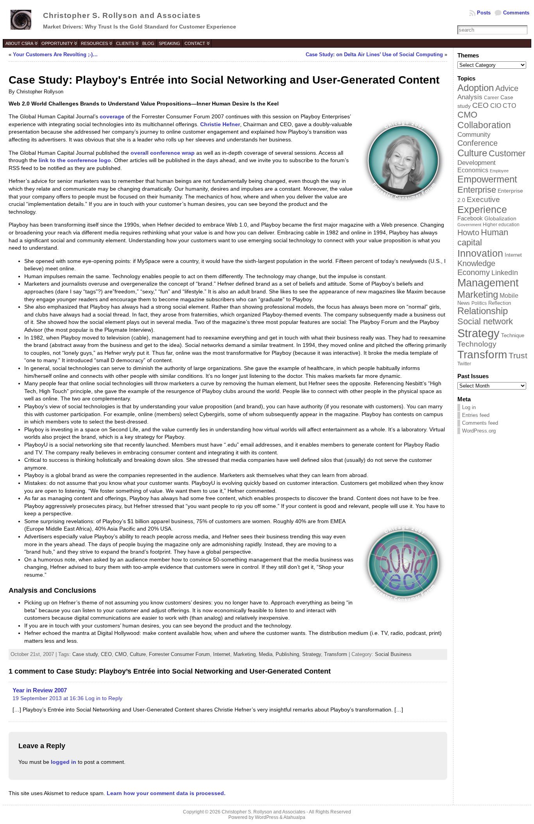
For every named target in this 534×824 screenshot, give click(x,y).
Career (491, 97)
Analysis (469, 97)
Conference (477, 143)
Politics (479, 303)
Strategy (311, 654)
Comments (516, 13)
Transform (335, 654)
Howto (468, 232)
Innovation (480, 253)
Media (265, 654)
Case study (85, 654)
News (463, 303)
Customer (507, 153)
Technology (476, 344)
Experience (482, 209)
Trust (518, 355)
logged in (63, 762)
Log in (469, 407)
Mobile (509, 295)
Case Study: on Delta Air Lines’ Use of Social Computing (374, 54)
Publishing (287, 654)
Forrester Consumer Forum (179, 654)
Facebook (470, 218)
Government (469, 224)
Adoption (475, 87)
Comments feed (480, 423)
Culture (138, 654)
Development (476, 162)
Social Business (393, 654)
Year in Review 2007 (40, 690)
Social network (485, 321)
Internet (221, 654)
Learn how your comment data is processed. (166, 793)
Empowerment (487, 179)
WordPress (266, 817)
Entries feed (475, 415)
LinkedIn (504, 273)
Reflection (499, 303)
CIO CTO (503, 105)
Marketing (244, 654)
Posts (484, 13)
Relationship (482, 311)
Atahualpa (294, 817)
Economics (472, 170)
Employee (499, 170)
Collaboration (484, 125)
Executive (483, 199)
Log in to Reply (103, 698)
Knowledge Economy (476, 268)
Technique (512, 335)
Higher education (501, 224)
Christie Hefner (220, 124)
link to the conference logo (75, 160)
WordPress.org (479, 431)
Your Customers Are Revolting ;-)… (55, 54)
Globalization (500, 218)
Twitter (464, 363)
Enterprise (476, 190)
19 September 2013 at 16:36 (48, 698)
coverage (112, 116)
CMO (121, 654)
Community (474, 134)
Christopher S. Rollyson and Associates (122, 15)
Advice (506, 88)
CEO (106, 654)
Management (488, 283)
